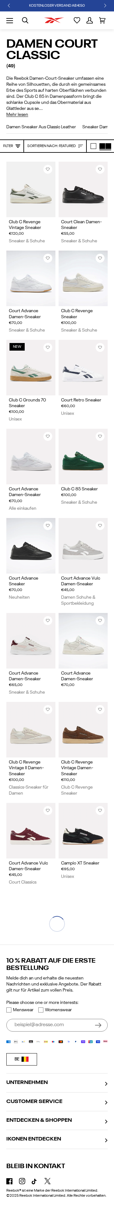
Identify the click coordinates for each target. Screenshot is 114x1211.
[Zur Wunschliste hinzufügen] (47, 169)
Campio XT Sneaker (80, 863)
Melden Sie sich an (98, 1025)
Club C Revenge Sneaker (77, 314)
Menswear (23, 1010)
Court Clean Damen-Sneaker (81, 225)
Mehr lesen (17, 114)
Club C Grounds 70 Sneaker (27, 403)
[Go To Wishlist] (77, 20)
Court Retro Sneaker (81, 400)
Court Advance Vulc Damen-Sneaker (80, 581)
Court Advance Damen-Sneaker (25, 314)
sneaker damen (98, 127)
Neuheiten (19, 597)
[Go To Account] (89, 20)
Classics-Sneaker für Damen (28, 790)
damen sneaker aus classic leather (41, 127)
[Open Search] (25, 20)
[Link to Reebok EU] (54, 20)
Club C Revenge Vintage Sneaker (25, 225)
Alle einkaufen (22, 508)
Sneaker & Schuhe (27, 241)
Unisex (15, 419)
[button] (9, 5)
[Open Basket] (102, 20)
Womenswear (58, 1010)
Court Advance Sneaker (23, 581)
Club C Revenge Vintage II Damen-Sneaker (26, 768)
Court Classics (22, 882)
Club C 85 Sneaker (79, 489)
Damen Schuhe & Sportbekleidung (78, 600)
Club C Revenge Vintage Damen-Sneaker (77, 768)
